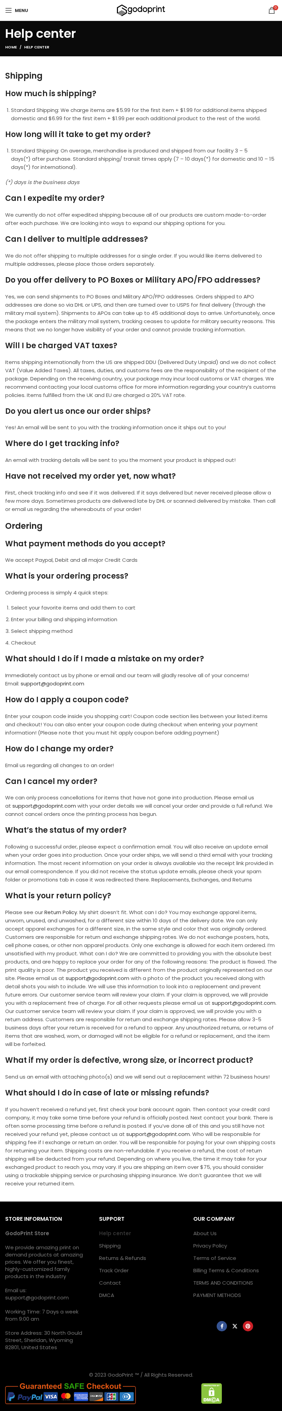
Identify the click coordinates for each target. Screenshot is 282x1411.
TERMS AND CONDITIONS (223, 1282)
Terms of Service (214, 1258)
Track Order (114, 1270)
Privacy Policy (210, 1245)
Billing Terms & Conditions (226, 1270)
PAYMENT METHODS (217, 1295)
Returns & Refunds (122, 1258)
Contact (110, 1282)
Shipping (110, 1245)
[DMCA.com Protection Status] (211, 1393)
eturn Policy (62, 912)
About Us (205, 1233)
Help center (115, 1233)
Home (11, 47)
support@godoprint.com (52, 683)
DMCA (106, 1295)
